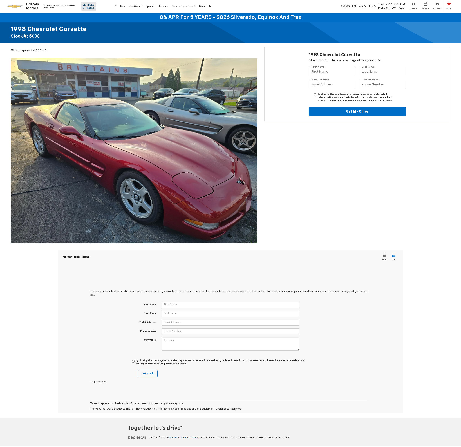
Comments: (150, 340)
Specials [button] (151, 6)
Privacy (194, 437)
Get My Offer (357, 111)
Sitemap (184, 437)
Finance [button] (163, 6)
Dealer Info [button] (205, 6)
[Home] (115, 6)
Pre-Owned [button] (135, 6)
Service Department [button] (184, 6)
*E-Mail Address (320, 80)
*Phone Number (369, 80)
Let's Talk (148, 373)
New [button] (122, 6)
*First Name (317, 67)
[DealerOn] (137, 437)
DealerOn (174, 437)
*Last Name (367, 67)
